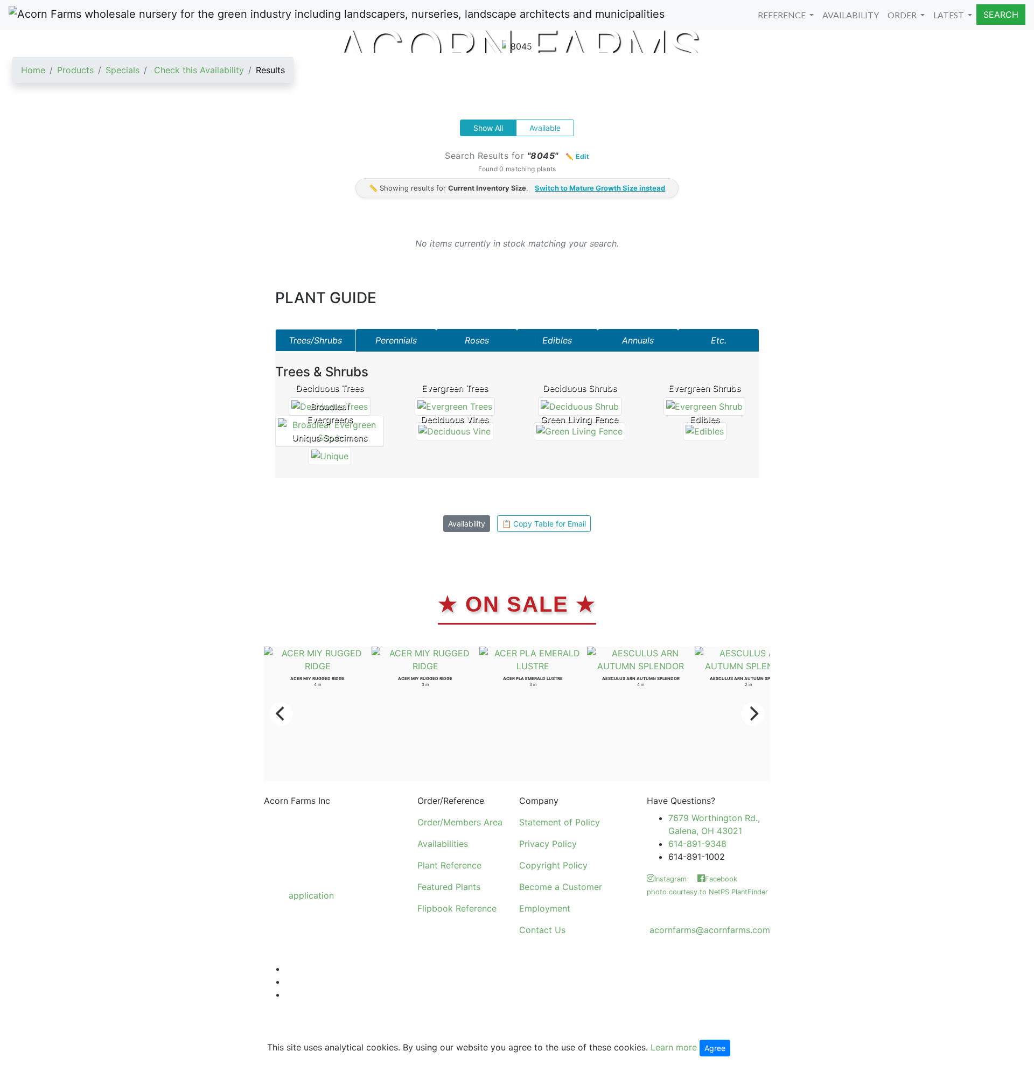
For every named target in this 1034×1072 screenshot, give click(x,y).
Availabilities (442, 843)
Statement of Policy (559, 822)
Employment (544, 908)
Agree (714, 1048)
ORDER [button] (903, 15)
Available (545, 127)
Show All (488, 127)
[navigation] (153, 74)
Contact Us (542, 929)
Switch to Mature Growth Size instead (600, 188)
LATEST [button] (949, 15)
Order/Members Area (459, 822)
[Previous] (281, 714)
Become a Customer (560, 886)
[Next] (753, 714)
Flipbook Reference (457, 908)
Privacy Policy (548, 843)
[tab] (315, 340)
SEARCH (1000, 14)
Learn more (674, 1047)
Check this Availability (199, 70)
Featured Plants (448, 886)
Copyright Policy (553, 865)
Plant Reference (449, 865)
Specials (122, 70)
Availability (466, 523)
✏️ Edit (577, 156)
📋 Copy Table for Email (544, 523)
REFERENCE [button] (782, 15)
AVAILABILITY (850, 15)
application (311, 895)
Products (75, 70)
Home (33, 70)
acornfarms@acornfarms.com (709, 929)
